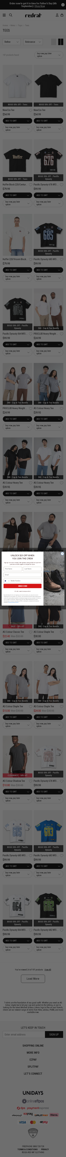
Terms (17, 602)
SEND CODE (22, 586)
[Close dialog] (62, 553)
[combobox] (7, 581)
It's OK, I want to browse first (22, 591)
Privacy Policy (11, 602)
